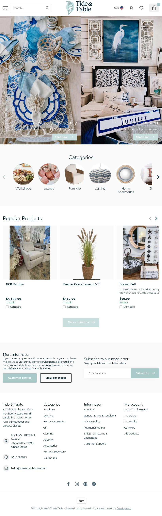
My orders (130, 415)
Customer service (20, 377)
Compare (15, 306)
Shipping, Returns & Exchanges (95, 435)
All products (131, 433)
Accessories (50, 445)
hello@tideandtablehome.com (29, 468)
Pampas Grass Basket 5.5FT (81, 284)
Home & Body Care (54, 451)
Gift (45, 427)
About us (89, 409)
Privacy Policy (92, 421)
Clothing (48, 433)
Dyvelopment (124, 508)
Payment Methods (94, 427)
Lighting (48, 415)
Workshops (50, 457)
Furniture (49, 409)
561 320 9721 (19, 456)
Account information (136, 409)
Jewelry (48, 439)
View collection (78, 322)
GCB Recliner (15, 284)
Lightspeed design (103, 508)
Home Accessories (54, 421)
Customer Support (94, 443)
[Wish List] (141, 8)
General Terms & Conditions (100, 415)
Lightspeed (85, 508)
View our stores (55, 377)
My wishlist (131, 421)
